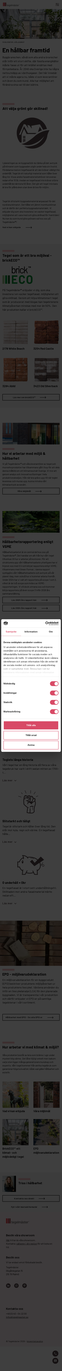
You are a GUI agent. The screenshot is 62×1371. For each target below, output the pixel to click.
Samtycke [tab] (11, 631)
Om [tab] (51, 631)
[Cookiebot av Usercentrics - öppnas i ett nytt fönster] (45, 623)
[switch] (54, 693)
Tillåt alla (31, 725)
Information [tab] (31, 631)
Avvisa (31, 745)
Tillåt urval (31, 735)
